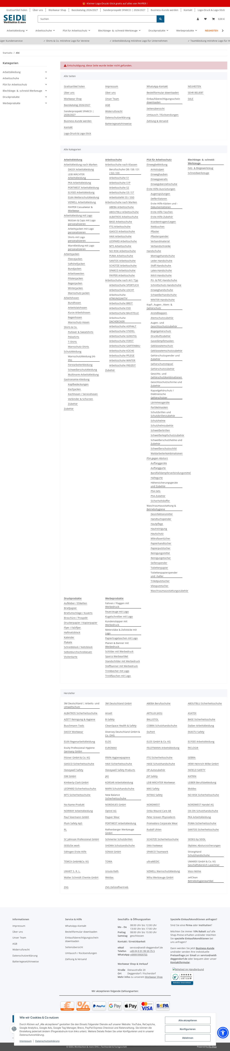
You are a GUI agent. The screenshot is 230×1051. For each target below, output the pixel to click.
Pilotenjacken (75, 278)
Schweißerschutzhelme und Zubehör (166, 441)
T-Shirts (72, 341)
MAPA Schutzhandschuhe (119, 788)
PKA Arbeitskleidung (79, 182)
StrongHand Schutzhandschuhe (199, 853)
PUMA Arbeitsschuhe (121, 255)
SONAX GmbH (113, 851)
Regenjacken (75, 283)
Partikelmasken (159, 407)
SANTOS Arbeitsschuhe (122, 260)
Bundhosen (74, 302)
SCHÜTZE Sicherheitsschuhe (162, 839)
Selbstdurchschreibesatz (78, 652)
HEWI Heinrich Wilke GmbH (203, 763)
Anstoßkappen (159, 313)
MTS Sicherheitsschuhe (77, 794)
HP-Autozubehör (156, 770)
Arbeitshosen (71, 297)
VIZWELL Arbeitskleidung (82, 202)
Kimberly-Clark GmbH (76, 782)
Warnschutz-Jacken (79, 293)
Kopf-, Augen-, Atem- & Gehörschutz (159, 306)
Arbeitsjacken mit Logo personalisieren (81, 230)
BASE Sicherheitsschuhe (201, 719)
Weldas (109, 877)
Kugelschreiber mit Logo (119, 616)
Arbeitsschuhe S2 (119, 187)
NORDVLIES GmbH (115, 804)
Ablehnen (187, 1037)
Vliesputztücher (159, 585)
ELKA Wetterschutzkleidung (83, 197)
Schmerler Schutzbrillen (119, 839)
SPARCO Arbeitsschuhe (122, 270)
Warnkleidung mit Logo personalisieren (81, 247)
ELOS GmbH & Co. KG (159, 741)
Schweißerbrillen (160, 430)
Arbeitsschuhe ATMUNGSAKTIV (118, 296)
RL (65, 829)
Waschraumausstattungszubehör (169, 590)
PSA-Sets (155, 491)
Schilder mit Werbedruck (119, 651)
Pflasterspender (160, 236)
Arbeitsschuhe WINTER (122, 360)
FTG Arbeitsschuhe (119, 226)
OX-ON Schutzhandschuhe (203, 810)
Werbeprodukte (11, 103)
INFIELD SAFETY (196, 770)
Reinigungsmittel (160, 553)
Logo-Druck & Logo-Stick (211, 10)
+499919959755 (138, 954)
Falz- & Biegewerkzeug (200, 168)
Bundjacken (74, 268)
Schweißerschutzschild (164, 448)
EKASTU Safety (196, 731)
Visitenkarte (70, 656)
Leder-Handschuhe (161, 260)
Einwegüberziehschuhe (164, 184)
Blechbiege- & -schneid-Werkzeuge (22, 90)
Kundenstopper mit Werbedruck (116, 623)
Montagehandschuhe (163, 255)
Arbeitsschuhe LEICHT (121, 290)
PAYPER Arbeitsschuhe (122, 275)
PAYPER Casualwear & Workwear (80, 208)
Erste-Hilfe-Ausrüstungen (161, 188)
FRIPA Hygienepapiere (117, 757)
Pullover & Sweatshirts (80, 332)
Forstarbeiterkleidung (80, 364)
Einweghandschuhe (162, 290)
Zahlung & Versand (157, 121)
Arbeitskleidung (12, 72)
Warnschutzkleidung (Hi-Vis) (82, 358)
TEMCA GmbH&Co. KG (76, 861)
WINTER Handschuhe (163, 299)
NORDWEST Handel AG (201, 804)
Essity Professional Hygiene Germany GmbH (79, 749)
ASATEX (192, 713)
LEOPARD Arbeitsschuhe (123, 241)
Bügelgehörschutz (161, 331)
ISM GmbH (70, 776)
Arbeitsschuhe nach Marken (121, 202)
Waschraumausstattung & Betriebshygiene (161, 507)
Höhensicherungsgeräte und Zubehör (164, 484)
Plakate (68, 642)
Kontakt (188, 10)
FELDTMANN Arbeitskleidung (163, 747)
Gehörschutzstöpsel (162, 364)
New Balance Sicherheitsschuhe (115, 796)
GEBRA (191, 757)
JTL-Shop (212, 1046)
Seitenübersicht (156, 108)
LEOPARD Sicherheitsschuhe (80, 788)
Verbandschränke (161, 246)
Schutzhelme (158, 420)
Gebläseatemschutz (162, 345)
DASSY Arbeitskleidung (81, 169)
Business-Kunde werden (164, 10)
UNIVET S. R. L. (72, 871)
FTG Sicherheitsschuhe (159, 757)
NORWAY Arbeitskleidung (78, 810)
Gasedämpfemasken (162, 340)
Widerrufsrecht (113, 111)
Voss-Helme (194, 871)
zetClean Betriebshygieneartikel (200, 879)
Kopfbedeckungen (78, 384)
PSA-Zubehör (158, 496)
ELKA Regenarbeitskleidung (79, 741)
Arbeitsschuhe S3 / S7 (121, 192)
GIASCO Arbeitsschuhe (122, 231)
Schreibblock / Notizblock (78, 647)
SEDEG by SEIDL (197, 839)
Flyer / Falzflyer (72, 627)
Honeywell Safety (73, 770)
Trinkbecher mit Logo (117, 671)
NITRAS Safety (154, 794)
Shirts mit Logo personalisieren (77, 239)
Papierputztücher (160, 548)
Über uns (38, 10)
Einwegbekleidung (157, 164)
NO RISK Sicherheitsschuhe (203, 794)
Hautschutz (157, 533)
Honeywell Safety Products (120, 770)
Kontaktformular (180, 962)
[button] (198, 19)
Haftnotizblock (72, 632)
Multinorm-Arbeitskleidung (83, 374)
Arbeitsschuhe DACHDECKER (117, 319)
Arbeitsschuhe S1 (119, 177)
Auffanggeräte (159, 463)
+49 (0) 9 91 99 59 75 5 (142, 951)
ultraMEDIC (153, 861)
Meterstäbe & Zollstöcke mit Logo (121, 631)
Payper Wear (112, 817)
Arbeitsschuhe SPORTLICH (124, 285)
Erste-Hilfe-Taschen (162, 212)
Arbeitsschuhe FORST (121, 340)
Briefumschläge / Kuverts (78, 613)
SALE (190, 98)
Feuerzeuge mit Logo (117, 611)
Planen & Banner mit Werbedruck (117, 644)
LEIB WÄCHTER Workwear (161, 782)
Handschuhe (154, 251)
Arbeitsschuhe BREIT (121, 303)
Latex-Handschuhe (161, 270)
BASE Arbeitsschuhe (120, 221)
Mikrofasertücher (160, 538)
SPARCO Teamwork (157, 851)
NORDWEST (153, 804)
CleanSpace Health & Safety (120, 725)
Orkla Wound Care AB (159, 810)
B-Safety (109, 719)
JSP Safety (152, 776)
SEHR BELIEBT (195, 92)
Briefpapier (70, 608)
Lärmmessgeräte (160, 402)
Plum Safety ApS (73, 823)
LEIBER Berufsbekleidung (202, 782)
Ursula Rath (112, 871)
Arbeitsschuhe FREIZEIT (122, 365)
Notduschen (158, 226)
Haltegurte (157, 477)
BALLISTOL (152, 719)
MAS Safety (153, 788)
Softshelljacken (76, 263)
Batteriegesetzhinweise (118, 123)
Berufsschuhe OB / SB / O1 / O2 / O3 (124, 171)
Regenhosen (75, 317)
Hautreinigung (159, 528)
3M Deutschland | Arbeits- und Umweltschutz (81, 705)
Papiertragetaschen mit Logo (121, 638)
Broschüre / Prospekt (76, 617)
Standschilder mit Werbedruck (122, 661)
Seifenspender (159, 562)
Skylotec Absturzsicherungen (204, 845)
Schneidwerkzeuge (198, 173)
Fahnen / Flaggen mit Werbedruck (117, 605)
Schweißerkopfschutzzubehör (167, 435)
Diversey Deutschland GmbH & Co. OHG (122, 733)
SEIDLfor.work (71, 845)
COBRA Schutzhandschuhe (162, 725)
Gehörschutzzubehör (162, 368)
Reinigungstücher (161, 558)
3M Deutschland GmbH (118, 703)
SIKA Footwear (155, 845)
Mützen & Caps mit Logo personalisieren (81, 222)
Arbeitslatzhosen (77, 307)
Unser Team (112, 98)
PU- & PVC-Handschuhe (164, 280)
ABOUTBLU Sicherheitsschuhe (205, 703)
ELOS (108, 741)
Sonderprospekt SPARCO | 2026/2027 (124, 10)
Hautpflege (157, 523)
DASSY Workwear (73, 731)
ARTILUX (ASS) (154, 713)
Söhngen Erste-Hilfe (75, 851)
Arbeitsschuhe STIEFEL (122, 331)
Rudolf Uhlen (154, 829)
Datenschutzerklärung (47, 1041)
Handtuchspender (161, 519)
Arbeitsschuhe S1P (119, 182)
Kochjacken (74, 389)
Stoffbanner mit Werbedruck (121, 666)
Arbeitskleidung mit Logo (78, 215)
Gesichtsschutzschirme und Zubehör (166, 383)
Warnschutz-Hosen (78, 322)
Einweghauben (159, 174)
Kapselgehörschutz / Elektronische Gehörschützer (162, 394)
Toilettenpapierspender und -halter (164, 574)
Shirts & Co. (70, 327)
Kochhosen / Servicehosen (83, 394)
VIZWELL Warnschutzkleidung (163, 871)
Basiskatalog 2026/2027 (85, 10)
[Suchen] (160, 19)
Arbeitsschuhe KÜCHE (121, 350)
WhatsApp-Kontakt (157, 86)
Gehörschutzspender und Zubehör (165, 357)
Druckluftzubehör (161, 336)
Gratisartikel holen (16, 10)
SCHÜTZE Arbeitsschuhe (123, 265)
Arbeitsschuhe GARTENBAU (124, 345)
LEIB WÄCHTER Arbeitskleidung (77, 176)
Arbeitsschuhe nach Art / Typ (121, 280)
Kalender (69, 637)
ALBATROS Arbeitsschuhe (123, 216)
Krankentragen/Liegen (163, 221)
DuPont (151, 731)
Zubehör (73, 403)
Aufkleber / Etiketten (75, 603)
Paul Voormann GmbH (76, 817)
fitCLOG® (193, 747)
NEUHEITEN (211, 30)
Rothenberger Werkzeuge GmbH (119, 831)
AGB (107, 105)
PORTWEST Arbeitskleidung (83, 187)
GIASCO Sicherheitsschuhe (79, 763)
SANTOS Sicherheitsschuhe (203, 829)
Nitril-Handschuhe (161, 275)
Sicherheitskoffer (160, 500)
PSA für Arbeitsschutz (15, 84)
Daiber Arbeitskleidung (201, 725)
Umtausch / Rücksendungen (162, 114)
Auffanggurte (158, 468)
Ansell (108, 713)
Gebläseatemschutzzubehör (166, 350)
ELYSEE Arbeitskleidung (81, 192)
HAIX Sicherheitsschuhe (118, 763)
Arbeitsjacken (71, 254)
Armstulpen (157, 169)
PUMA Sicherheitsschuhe (202, 823)
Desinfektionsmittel (162, 514)
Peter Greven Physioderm (161, 817)
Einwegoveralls (159, 179)
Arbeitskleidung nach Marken (80, 164)
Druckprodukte (11, 97)
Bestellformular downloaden (163, 92)
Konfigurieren (188, 1029)
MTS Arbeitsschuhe (120, 246)
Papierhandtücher (161, 543)
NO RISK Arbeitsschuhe (122, 251)
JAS (107, 776)
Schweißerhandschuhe (164, 294)
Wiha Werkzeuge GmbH (160, 877)
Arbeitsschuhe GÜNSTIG (123, 336)
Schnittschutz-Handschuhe (166, 285)
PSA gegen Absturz (157, 458)
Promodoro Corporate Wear (162, 823)
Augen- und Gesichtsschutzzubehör (164, 324)
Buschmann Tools (74, 725)
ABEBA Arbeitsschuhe (121, 207)
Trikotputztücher (160, 581)
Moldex (192, 788)
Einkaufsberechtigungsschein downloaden (163, 100)
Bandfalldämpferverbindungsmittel (171, 472)
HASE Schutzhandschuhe (161, 763)
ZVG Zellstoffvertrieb (116, 887)
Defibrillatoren (159, 198)
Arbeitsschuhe (11, 78)
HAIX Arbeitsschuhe (120, 236)
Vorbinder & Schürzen (80, 398)
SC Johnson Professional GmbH (81, 839)
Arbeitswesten (76, 273)
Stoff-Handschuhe (161, 265)
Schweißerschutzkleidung (82, 369)
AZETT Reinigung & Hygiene (79, 719)
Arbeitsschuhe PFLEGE (121, 355)
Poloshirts (73, 336)
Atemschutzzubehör (162, 317)
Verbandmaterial (160, 241)
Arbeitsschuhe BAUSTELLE (124, 313)
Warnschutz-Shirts (78, 346)
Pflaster (155, 231)
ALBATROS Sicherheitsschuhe (80, 713)
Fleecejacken (75, 258)
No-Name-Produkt (74, 804)
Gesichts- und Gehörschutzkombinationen (166, 375)
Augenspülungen (160, 193)
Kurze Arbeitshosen (79, 312)
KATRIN (192, 776)
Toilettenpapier (159, 567)
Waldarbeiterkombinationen (167, 453)
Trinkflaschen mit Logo (118, 675)
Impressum (26, 1041)
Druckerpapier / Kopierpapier (80, 622)
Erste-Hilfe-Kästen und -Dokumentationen (164, 205)
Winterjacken (75, 288)
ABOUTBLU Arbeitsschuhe (124, 212)
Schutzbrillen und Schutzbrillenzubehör (163, 414)
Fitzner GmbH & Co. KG (77, 757)
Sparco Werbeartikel (116, 656)
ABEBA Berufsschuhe (158, 703)
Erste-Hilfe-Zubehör (162, 216)
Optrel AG (110, 810)
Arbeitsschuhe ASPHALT (122, 326)
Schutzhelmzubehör (162, 425)
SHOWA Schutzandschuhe (120, 845)
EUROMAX (111, 747)
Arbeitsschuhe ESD (120, 308)
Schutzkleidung (72, 351)
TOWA (108, 861)
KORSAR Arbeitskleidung (119, 782)
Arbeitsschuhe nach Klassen (121, 164)
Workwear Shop (57, 10)
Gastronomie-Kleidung (76, 379)
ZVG (66, 887)
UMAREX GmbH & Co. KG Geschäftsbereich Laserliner (204, 863)
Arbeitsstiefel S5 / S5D (121, 197)
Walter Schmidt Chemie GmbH (81, 877)
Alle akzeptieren (187, 1020)
